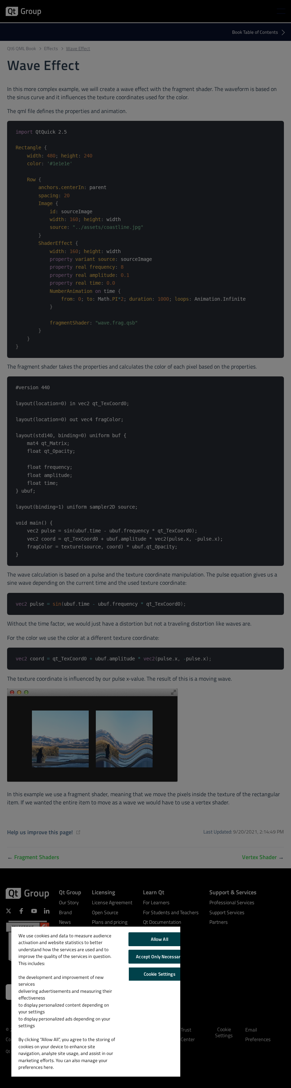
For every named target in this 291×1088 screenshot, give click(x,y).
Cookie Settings (159, 973)
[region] (95, 1002)
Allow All (159, 939)
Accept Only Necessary (159, 956)
